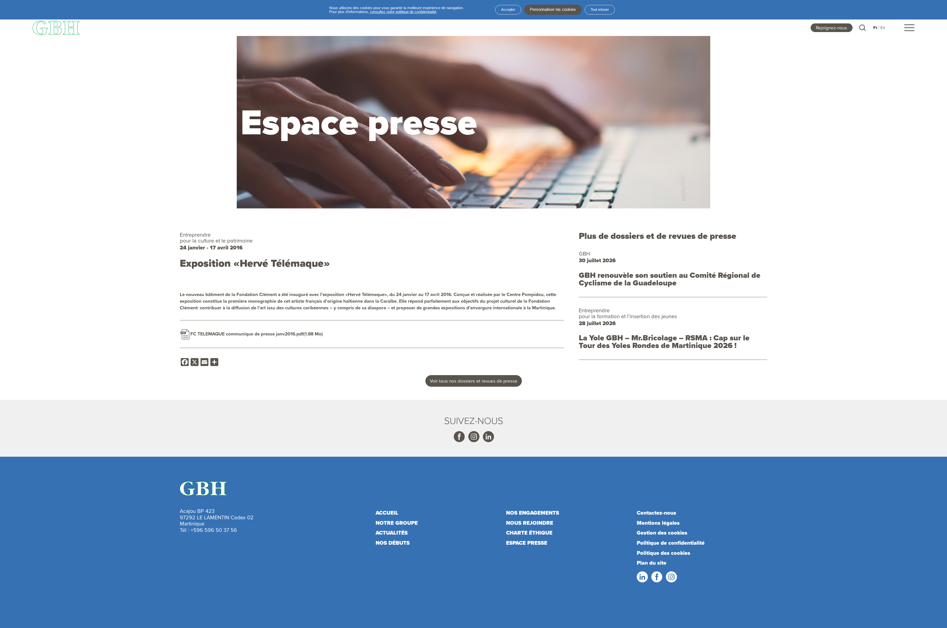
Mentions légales (658, 523)
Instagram (473, 437)
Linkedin (488, 437)
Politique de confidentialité (671, 543)
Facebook (459, 437)
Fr (875, 28)
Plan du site (651, 563)
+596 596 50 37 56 (214, 530)
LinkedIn (642, 577)
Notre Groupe (397, 523)
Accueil (387, 513)
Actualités (392, 533)
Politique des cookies (663, 553)
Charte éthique (529, 533)
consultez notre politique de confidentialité (403, 12)
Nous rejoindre (529, 523)
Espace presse (526, 543)
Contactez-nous (656, 513)
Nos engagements (532, 513)
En (882, 28)
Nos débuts (393, 543)
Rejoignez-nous (831, 27)
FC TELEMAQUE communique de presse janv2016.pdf (246, 334)
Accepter (508, 10)
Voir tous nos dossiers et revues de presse (473, 381)
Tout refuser (600, 10)
